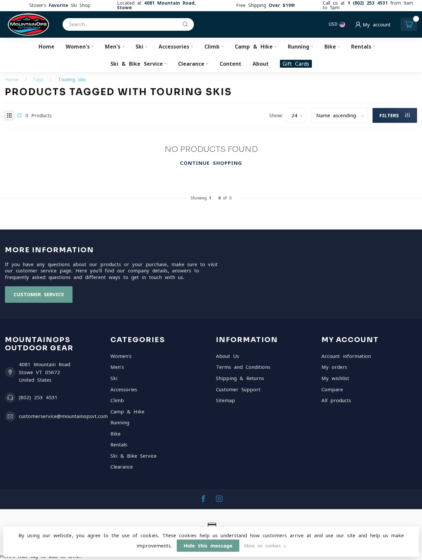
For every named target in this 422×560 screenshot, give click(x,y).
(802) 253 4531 (38, 397)
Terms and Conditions (243, 367)
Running (298, 46)
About (261, 63)
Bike (330, 46)
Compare (332, 389)
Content (230, 63)
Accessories (174, 46)
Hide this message (208, 545)
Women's (78, 46)
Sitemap (225, 400)
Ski (139, 46)
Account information (346, 356)
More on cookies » (265, 545)
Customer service (39, 294)
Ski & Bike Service (136, 63)
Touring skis (72, 79)
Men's (112, 46)
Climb (212, 46)
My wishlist (335, 378)
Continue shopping (211, 162)
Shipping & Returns (240, 378)
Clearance (191, 63)
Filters (390, 115)
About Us (227, 356)
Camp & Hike (254, 46)
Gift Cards (296, 63)
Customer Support (238, 389)
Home (46, 46)
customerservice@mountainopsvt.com (63, 416)
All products (336, 400)
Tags (38, 79)
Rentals (361, 46)
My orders (334, 367)
